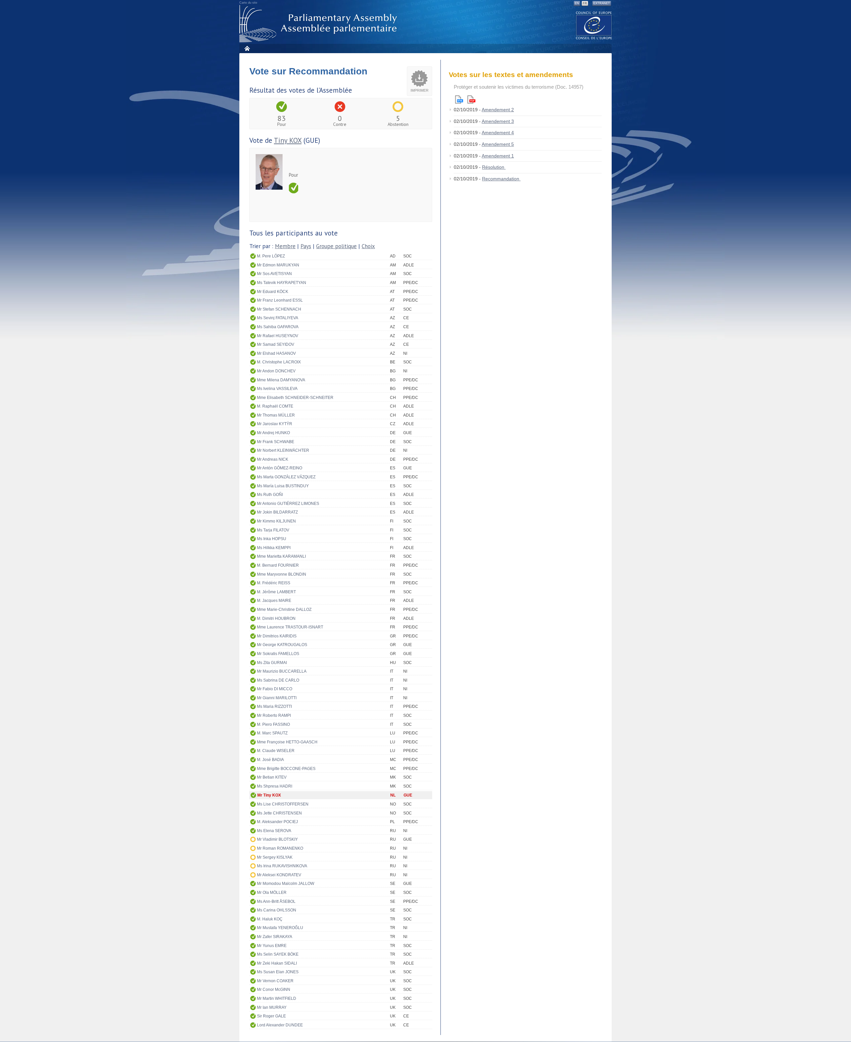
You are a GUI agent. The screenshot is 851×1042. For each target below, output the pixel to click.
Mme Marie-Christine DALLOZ (284, 609)
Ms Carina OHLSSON (276, 910)
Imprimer (419, 90)
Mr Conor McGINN (273, 989)
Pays (306, 246)
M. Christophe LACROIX (279, 362)
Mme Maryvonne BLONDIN (281, 574)
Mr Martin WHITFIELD (276, 998)
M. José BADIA (270, 759)
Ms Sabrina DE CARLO (278, 680)
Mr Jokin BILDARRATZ (277, 512)
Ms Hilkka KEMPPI (274, 547)
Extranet (601, 3)
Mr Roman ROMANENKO (280, 848)
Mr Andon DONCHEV (276, 371)
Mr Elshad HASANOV (276, 353)
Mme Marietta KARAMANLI (281, 556)
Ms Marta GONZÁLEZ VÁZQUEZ (286, 477)
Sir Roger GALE (271, 1016)
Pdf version (471, 99)
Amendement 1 (498, 155)
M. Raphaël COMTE (275, 406)
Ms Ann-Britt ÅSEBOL (276, 901)
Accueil (246, 48)
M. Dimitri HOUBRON (276, 618)
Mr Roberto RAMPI (274, 715)
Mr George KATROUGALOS (282, 644)
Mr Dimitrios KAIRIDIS (277, 636)
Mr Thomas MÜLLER (276, 415)
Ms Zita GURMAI (272, 662)
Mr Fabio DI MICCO (274, 689)
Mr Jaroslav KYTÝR (274, 424)
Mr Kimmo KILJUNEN (276, 521)
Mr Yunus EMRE (272, 945)
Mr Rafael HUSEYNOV (277, 335)
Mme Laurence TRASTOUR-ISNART (290, 627)
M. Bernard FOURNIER (278, 565)
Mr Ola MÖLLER (272, 892)
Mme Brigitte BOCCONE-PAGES (286, 768)
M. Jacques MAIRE (274, 600)
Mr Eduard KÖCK (272, 291)
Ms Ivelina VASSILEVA (277, 388)
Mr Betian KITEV (272, 777)
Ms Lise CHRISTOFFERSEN (282, 804)
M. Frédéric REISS (273, 583)
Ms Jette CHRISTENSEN (279, 813)
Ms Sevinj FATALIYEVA (277, 318)
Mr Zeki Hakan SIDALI (277, 963)
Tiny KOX (288, 140)
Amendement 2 (498, 109)
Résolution (494, 167)
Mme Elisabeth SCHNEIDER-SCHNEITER (295, 397)
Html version (459, 99)
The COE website (594, 25)
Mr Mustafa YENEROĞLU (280, 927)
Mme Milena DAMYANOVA (281, 380)
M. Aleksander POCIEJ (277, 821)
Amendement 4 (498, 132)
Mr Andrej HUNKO (273, 432)
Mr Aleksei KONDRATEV (279, 875)
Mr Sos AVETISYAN (274, 273)
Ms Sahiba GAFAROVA (278, 327)
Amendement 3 (498, 121)
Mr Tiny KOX (269, 795)
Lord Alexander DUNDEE (280, 1025)
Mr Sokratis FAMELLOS (278, 653)
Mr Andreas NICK (272, 459)
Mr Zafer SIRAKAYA (274, 936)
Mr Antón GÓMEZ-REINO (279, 468)
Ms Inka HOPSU (271, 538)
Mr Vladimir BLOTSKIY (277, 839)
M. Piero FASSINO (273, 724)
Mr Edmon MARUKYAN (278, 265)
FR (585, 3)
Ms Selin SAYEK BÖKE (278, 954)
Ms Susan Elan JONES (278, 972)
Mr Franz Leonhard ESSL (280, 300)
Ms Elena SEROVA (274, 830)
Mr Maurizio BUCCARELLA (281, 671)
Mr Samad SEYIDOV (275, 344)
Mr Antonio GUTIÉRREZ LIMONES (288, 503)
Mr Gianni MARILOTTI (277, 698)
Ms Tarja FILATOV (273, 530)
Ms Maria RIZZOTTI (274, 706)
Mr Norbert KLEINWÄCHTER (283, 450)
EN (577, 3)
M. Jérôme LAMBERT (276, 592)
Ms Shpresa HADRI (274, 786)
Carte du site (248, 2)
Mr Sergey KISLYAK (275, 857)
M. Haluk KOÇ (270, 919)
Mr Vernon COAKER (275, 981)
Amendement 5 (498, 144)
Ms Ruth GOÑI (270, 494)
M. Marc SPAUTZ (272, 733)
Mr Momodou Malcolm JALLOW (285, 883)
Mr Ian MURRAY (272, 1007)
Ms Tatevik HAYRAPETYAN (281, 282)
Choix (368, 246)
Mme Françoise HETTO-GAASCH (287, 742)
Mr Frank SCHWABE (275, 441)
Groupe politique (336, 246)
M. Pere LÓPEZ (271, 256)
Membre (285, 246)
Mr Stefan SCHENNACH (279, 309)
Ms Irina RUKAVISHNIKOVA (282, 866)
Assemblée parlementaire (319, 24)
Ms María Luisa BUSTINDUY (283, 486)
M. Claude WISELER (276, 750)
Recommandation (501, 178)
